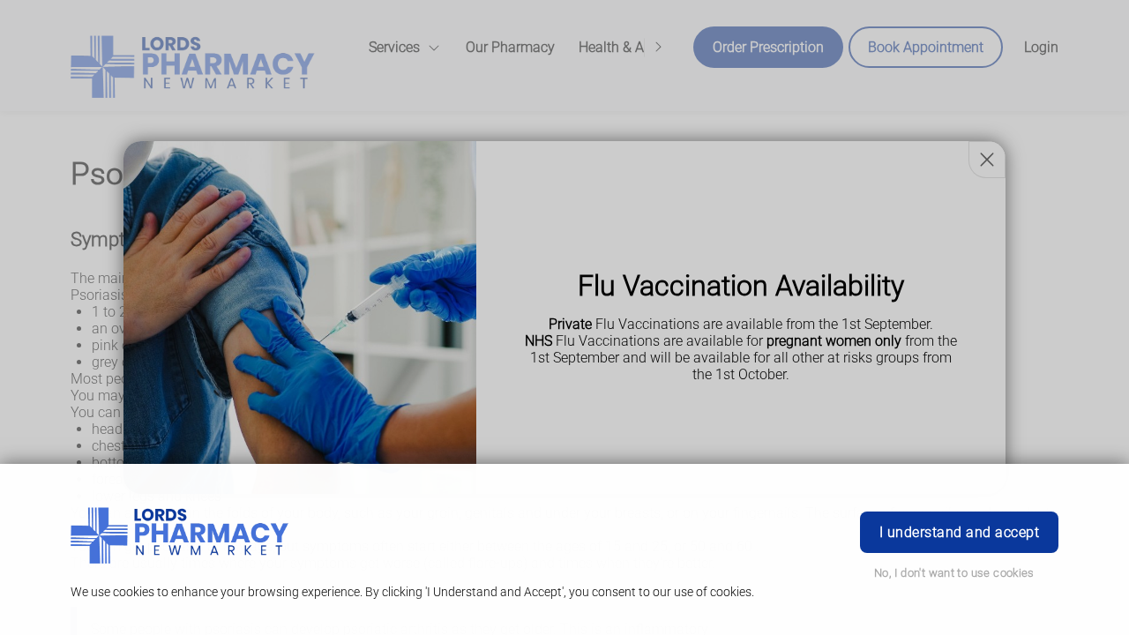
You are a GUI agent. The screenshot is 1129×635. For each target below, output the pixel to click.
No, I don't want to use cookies (954, 572)
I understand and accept (959, 532)
